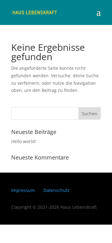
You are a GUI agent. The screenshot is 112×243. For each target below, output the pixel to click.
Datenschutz (57, 190)
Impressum (23, 190)
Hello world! (23, 141)
